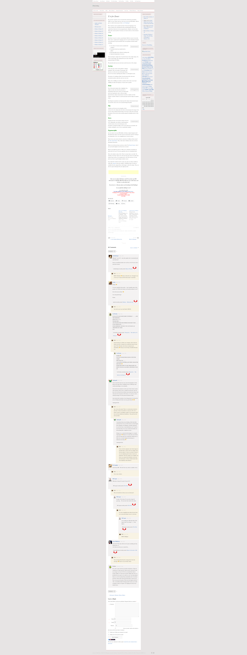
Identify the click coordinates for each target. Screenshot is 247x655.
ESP (118, 230)
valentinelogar (116, 255)
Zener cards (111, 232)
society (149, 87)
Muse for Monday (111, 10)
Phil (144, 30)
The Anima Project (113, 140)
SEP (146, 88)
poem (148, 78)
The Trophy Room (137, 1)
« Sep (143, 109)
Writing (150, 91)
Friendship (146, 70)
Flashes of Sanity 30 (99, 29)
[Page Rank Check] (146, 51)
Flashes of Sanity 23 (99, 44)
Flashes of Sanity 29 (99, 31)
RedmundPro (144, 83)
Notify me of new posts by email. (116, 634)
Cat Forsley (115, 314)
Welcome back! (98, 26)
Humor (143, 72)
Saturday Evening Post (119, 10)
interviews (150, 71)
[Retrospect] (112, 212)
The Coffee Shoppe (114, 1)
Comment (111, 604)
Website (112, 625)
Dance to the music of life (132, 550)
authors (149, 59)
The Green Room (121, 1)
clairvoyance (114, 230)
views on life (149, 89)
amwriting (151, 57)
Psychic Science (132, 145)
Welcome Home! (95, 1)
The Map (127, 1)
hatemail (150, 70)
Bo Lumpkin (115, 465)
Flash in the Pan (95, 10)
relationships (146, 84)
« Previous (111, 251)
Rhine (126, 230)
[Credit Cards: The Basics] (134, 215)
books (147, 62)
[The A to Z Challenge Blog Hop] (124, 216)
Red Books (108, 1)
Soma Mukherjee (116, 541)
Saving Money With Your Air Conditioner (148, 27)
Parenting (144, 78)
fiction (144, 65)
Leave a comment (133, 247)
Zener (134, 230)
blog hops (149, 60)
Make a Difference (145, 75)
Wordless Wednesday (133, 10)
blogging (144, 60)
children (150, 62)
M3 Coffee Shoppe (147, 73)
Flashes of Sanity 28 (99, 33)
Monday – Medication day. (128, 302)
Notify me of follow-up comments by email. (119, 632)
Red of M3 (146, 16)
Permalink (117, 227)
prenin (114, 282)
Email (111, 622)
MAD (106, 10)
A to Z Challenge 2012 (116, 229)
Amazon (114, 163)
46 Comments (136, 227)
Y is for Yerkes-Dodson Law (116, 239)
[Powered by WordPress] (151, 653)
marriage (144, 76)
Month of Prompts (150, 76)
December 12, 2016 (120, 566)
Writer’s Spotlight (140, 10)
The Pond (126, 485)
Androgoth (115, 380)
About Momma (102, 1)
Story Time (126, 10)
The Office (131, 1)
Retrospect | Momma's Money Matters (117, 595)
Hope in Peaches (129, 268)
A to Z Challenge (125, 23)
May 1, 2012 (122, 255)
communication (146, 64)
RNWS (151, 84)
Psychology (122, 230)
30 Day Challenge (145, 57)
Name (111, 619)
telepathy (130, 230)
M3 (143, 73)
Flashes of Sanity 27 (99, 35)
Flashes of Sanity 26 (99, 37)
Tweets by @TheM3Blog (147, 45)
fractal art (146, 68)
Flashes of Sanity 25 (99, 40)
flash (147, 65)
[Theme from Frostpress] (153, 653)
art (146, 59)
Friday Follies (102, 10)
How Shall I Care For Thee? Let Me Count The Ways (149, 22)
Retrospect (110, 216)
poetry (144, 80)
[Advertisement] (123, 172)
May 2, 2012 (123, 541)
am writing (144, 58)
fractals (150, 68)
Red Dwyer (146, 81)
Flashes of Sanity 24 (99, 42)
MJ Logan (115, 478)
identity (146, 71)
